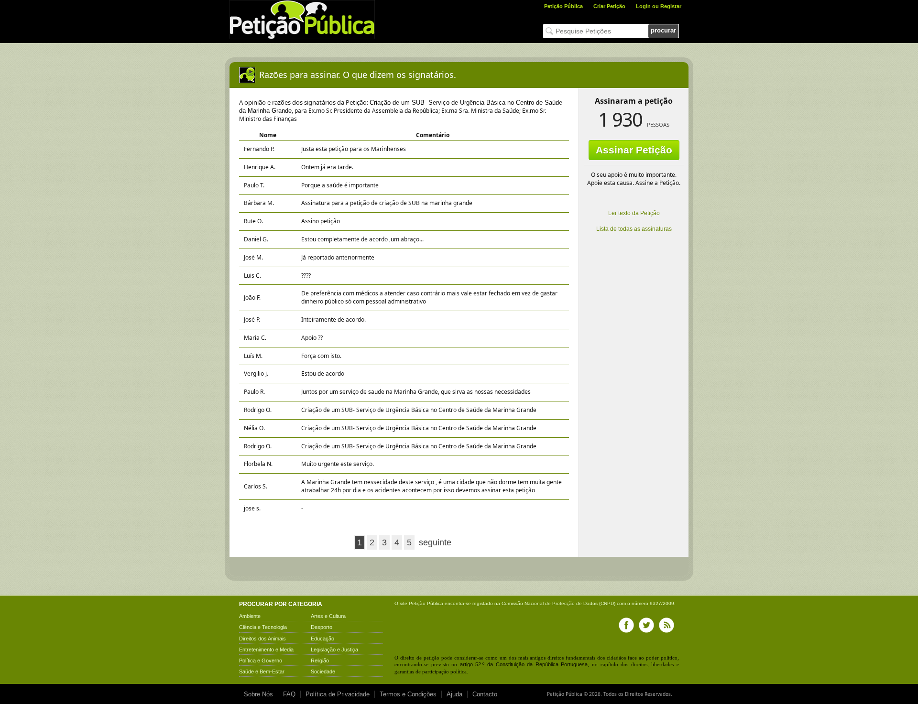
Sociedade (323, 671)
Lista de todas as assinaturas (634, 229)
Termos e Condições (408, 694)
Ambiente (250, 616)
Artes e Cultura (328, 616)
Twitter (646, 625)
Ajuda (454, 694)
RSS (666, 625)
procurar (663, 30)
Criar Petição (609, 6)
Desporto (321, 627)
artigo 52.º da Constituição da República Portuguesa (524, 664)
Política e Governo (260, 660)
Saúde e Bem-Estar (261, 671)
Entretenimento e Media (266, 649)
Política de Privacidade (338, 694)
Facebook (626, 625)
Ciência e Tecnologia (263, 627)
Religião (320, 660)
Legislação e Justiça (334, 649)
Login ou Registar (658, 6)
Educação (322, 638)
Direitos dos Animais (262, 638)
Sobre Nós (258, 694)
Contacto (484, 694)
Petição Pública (563, 6)
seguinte (435, 542)
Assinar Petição (634, 149)
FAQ (289, 694)
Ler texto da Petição (634, 213)
